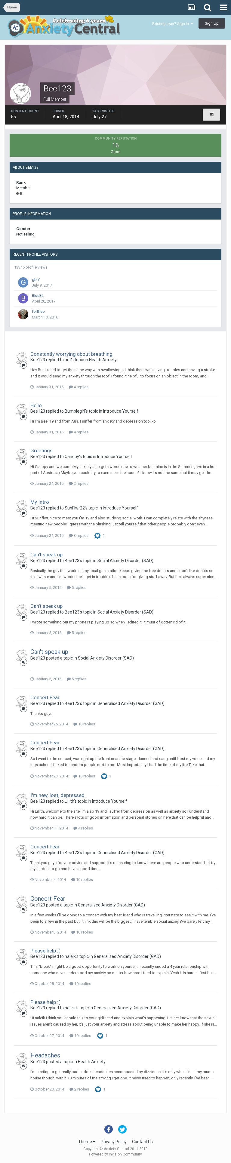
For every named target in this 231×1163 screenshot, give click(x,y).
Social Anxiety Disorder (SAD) (125, 560)
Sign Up (212, 23)
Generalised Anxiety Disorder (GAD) (131, 703)
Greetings (41, 451)
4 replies (80, 387)
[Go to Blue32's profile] (23, 298)
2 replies (80, 483)
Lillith (69, 801)
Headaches (45, 1055)
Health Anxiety (103, 359)
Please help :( (45, 951)
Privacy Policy (114, 1141)
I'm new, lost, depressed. (58, 795)
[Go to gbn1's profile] (23, 282)
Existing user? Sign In (171, 23)
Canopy (72, 456)
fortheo (38, 311)
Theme (85, 1141)
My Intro (39, 502)
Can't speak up (46, 555)
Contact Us (142, 1141)
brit (68, 359)
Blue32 (38, 295)
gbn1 (36, 279)
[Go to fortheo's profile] (23, 314)
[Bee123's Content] (211, 115)
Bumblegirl (75, 411)
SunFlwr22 (75, 508)
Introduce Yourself (120, 411)
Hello (36, 405)
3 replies (80, 535)
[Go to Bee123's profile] (21, 358)
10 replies (86, 724)
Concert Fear (45, 697)
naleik (70, 956)
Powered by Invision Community (115, 1154)
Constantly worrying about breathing (71, 354)
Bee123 (37, 359)
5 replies (78, 587)
